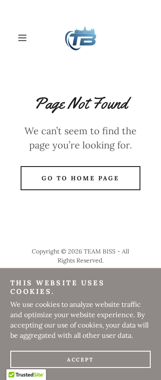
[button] (24, 37)
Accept (80, 359)
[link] (81, 38)
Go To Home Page (80, 178)
